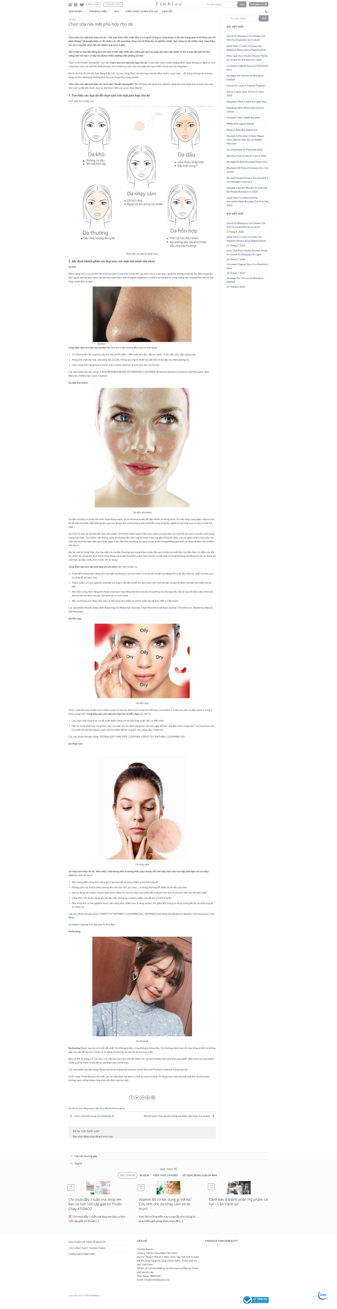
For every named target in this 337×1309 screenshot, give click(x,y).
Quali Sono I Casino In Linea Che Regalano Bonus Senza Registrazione (246, 48)
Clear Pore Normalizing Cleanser (159, 607)
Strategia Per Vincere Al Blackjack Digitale (245, 77)
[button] (258, 4)
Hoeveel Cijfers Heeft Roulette (243, 117)
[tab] (127, 1175)
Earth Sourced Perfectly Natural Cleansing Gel (162, 1069)
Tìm (242, 4)
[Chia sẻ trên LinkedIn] (153, 1097)
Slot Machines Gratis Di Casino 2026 (246, 155)
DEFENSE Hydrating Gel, (158, 913)
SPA (116, 11)
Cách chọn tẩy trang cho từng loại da (94, 1116)
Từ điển (72, 19)
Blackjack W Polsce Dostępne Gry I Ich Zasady (247, 170)
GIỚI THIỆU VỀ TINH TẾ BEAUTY (86, 1242)
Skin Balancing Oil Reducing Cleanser (120, 607)
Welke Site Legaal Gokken (240, 123)
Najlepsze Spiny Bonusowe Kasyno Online (245, 109)
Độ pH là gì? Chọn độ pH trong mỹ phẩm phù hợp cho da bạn (177, 1116)
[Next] (74, 1235)
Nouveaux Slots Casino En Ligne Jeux (247, 101)
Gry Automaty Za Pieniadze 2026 (245, 149)
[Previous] (66, 1235)
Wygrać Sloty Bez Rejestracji (242, 129)
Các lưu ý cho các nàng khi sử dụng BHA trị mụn (96, 1201)
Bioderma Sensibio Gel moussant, (190, 913)
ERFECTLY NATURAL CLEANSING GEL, (123, 913)
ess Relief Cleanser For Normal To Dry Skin (91, 924)
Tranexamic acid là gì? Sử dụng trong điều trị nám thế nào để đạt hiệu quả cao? (238, 1204)
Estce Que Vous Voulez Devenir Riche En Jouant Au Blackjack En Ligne (247, 57)
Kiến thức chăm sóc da (142, 11)
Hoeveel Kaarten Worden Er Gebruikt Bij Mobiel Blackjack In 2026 (247, 189)
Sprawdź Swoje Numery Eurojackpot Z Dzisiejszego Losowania (247, 180)
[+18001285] (267, 11)
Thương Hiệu (98, 11)
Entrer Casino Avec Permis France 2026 (245, 93)
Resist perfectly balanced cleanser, (118, 1069)
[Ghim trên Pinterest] (147, 1097)
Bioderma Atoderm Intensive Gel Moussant (179, 371)
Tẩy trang (73, 51)
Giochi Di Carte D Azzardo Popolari (246, 85)
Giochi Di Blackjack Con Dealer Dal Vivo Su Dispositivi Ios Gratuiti (246, 38)
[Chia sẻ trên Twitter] (136, 1097)
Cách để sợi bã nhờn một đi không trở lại (166, 1201)
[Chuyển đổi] (71, 1156)
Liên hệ (167, 11)
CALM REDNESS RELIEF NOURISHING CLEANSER (127, 371)
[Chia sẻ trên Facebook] (131, 1097)
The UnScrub (185, 607)
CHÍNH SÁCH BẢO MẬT (81, 1254)
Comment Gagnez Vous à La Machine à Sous (247, 67)
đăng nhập (89, 1136)
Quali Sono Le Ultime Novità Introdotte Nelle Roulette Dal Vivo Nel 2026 (247, 201)
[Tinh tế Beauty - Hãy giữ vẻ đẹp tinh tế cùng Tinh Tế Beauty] (168, 4)
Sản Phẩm (75, 11)
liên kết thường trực (116, 1108)
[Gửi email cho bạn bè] (142, 1097)
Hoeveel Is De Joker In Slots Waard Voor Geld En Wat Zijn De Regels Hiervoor (245, 140)
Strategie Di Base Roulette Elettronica (247, 161)
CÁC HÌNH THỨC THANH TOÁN (86, 1248)
